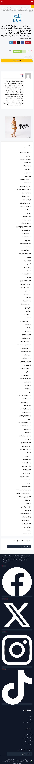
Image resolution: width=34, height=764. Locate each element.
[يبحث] (2, 2)
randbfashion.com (26, 38)
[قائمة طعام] (32, 2)
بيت (32, 7)
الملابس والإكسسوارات (25, 7)
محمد (21, 74)
